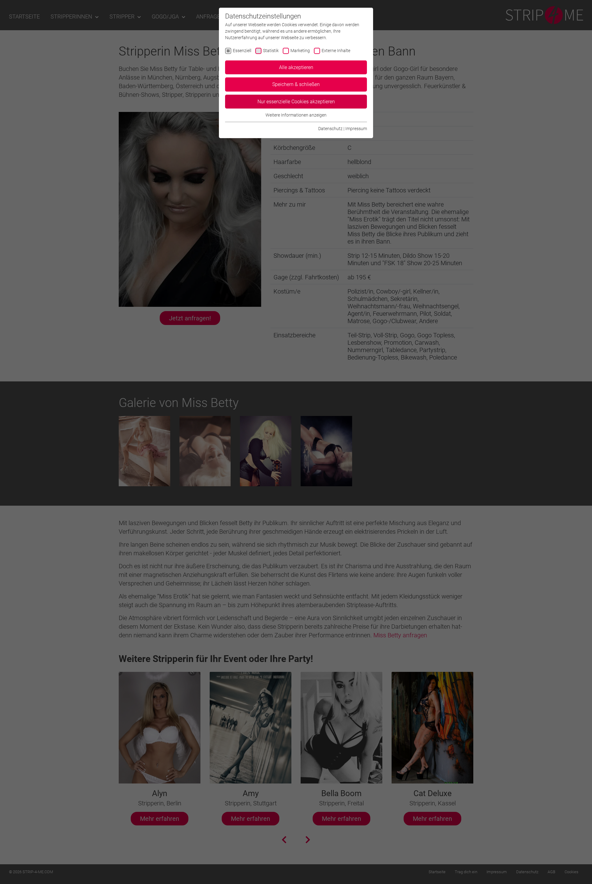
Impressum (356, 128)
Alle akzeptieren (296, 67)
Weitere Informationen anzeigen (296, 115)
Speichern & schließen (296, 84)
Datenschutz (330, 128)
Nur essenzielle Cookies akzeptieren (296, 102)
